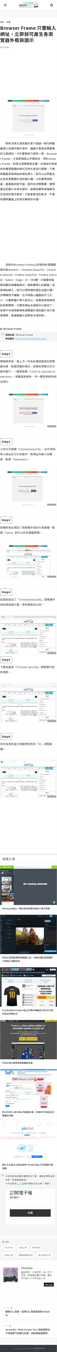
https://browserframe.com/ (31, 338)
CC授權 (20, 1183)
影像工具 (9, 1255)
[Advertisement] (28, 71)
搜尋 (52, 5)
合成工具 (23, 1247)
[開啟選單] (5, 5)
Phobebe (9, 1247)
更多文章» (49, 1284)
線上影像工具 (44, 1255)
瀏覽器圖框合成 (25, 1255)
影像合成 (36, 1247)
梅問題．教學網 (28, 5)
